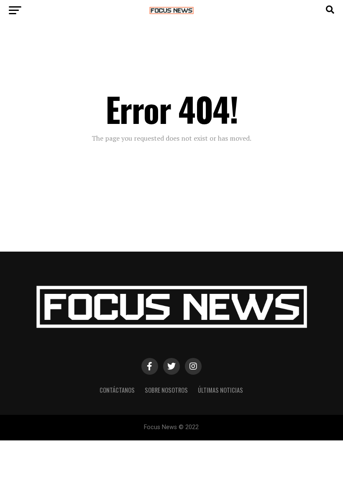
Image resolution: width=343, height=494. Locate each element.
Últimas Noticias (220, 390)
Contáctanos (117, 390)
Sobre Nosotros (166, 390)
